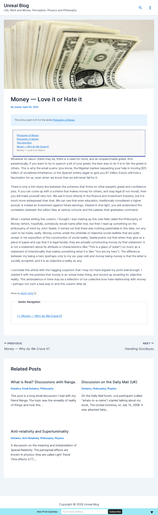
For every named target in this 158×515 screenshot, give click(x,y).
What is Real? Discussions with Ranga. (43, 382)
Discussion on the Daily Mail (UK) (109, 382)
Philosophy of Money (64, 120)
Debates (16, 388)
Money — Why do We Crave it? (33, 146)
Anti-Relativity (30, 438)
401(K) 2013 (27, 293)
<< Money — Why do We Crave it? (39, 316)
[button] (140, 7)
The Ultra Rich (24, 142)
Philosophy (46, 388)
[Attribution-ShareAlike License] (35, 293)
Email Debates (30, 388)
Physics (111, 388)
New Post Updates (47, 511)
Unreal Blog (16, 5)
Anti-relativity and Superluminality (40, 431)
